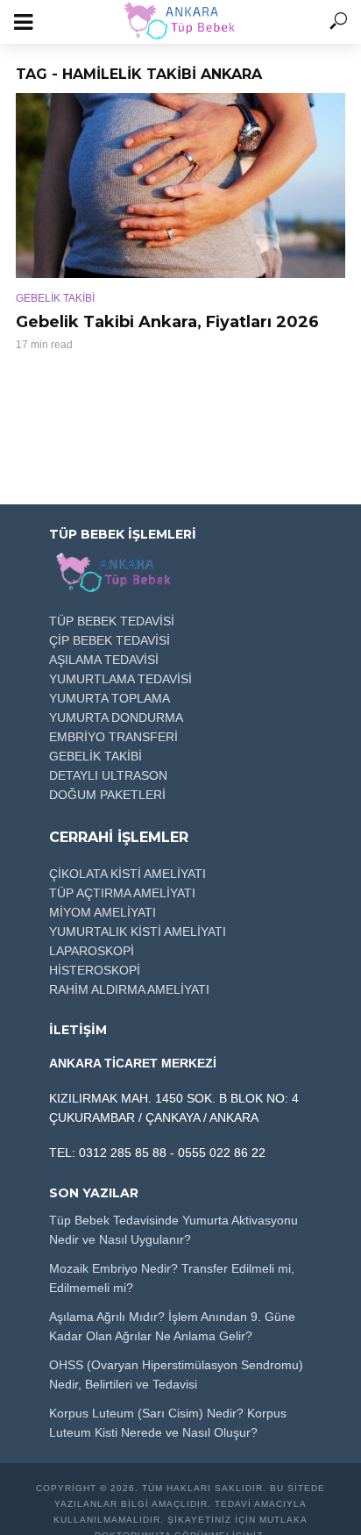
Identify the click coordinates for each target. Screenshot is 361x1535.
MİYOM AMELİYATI (102, 912)
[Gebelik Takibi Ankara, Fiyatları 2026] (180, 185)
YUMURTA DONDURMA (116, 717)
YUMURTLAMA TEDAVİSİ (120, 679)
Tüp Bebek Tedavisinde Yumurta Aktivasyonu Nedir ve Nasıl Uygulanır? (173, 1229)
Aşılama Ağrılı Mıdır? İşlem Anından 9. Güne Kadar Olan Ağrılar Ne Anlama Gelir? (172, 1326)
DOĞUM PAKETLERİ (107, 795)
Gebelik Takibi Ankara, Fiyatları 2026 (167, 322)
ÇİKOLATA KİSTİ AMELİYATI (127, 874)
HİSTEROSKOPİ (94, 970)
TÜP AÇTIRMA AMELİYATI (122, 893)
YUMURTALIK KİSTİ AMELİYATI (137, 932)
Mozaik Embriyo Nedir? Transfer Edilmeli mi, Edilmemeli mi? (171, 1278)
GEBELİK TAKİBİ (55, 298)
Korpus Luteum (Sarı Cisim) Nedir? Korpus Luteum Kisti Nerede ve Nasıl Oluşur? (168, 1422)
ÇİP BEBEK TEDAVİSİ (109, 640)
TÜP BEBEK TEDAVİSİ (111, 621)
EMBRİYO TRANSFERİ (113, 737)
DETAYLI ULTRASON (108, 775)
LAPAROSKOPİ (91, 951)
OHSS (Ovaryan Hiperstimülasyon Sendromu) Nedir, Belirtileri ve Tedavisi (176, 1374)
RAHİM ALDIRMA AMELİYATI (129, 989)
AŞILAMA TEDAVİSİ (104, 660)
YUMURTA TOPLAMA (109, 698)
